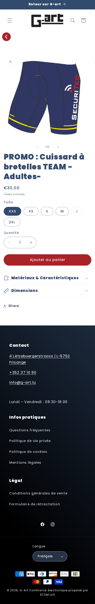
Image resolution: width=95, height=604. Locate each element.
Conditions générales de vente (38, 493)
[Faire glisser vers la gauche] (37, 147)
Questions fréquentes (29, 430)
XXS (12, 211)
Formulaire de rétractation (34, 504)
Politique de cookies (28, 451)
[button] (9, 20)
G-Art (24, 590)
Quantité (11, 233)
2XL (12, 222)
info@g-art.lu (22, 382)
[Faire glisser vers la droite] (58, 147)
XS (31, 211)
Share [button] (13, 306)
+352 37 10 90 (22, 372)
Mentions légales (25, 462)
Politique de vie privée (30, 440)
